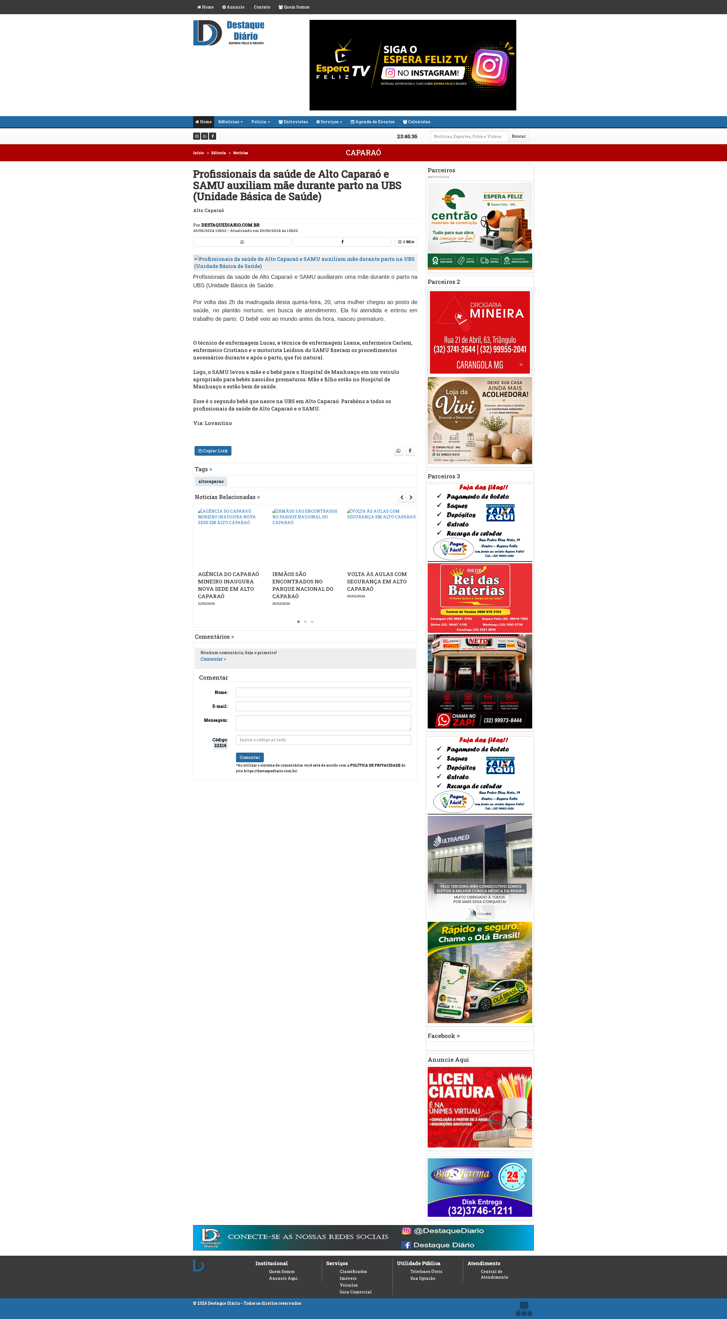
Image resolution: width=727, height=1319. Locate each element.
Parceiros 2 (444, 282)
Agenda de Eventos (374, 121)
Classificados (353, 1271)
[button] (298, 622)
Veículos (349, 1285)
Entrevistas (295, 121)
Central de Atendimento (494, 1274)
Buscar (519, 136)
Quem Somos (296, 7)
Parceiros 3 (444, 476)
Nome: (221, 692)
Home (207, 7)
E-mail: (219, 706)
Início (198, 152)
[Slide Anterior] (401, 497)
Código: (219, 742)
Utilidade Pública (418, 1263)
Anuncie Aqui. (284, 1278)
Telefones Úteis (426, 1271)
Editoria (218, 152)
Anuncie (235, 7)
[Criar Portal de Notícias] (524, 1309)
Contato (261, 7)
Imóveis (348, 1278)
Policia (258, 121)
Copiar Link (215, 450)
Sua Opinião (422, 1278)
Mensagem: (215, 720)
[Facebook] (212, 136)
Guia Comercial (356, 1292)
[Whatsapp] (204, 136)
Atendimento (483, 1263)
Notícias (230, 121)
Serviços (329, 121)
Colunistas (418, 121)
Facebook (444, 1036)
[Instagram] (196, 136)
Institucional (272, 1263)
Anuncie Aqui (448, 1059)
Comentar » (213, 659)
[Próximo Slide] (411, 497)
